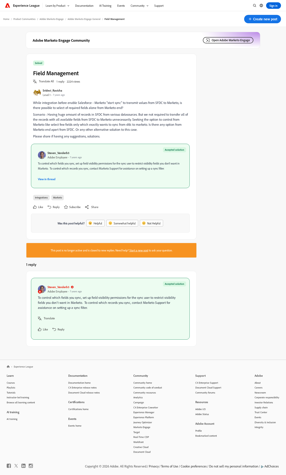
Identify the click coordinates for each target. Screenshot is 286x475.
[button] (262, 19)
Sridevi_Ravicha (52, 90)
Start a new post (138, 250)
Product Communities (24, 19)
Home (6, 19)
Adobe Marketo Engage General (84, 19)
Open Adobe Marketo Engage (231, 40)
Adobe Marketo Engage (52, 19)
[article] (110, 309)
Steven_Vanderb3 (58, 153)
